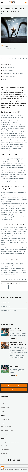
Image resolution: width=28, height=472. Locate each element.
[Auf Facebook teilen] (4, 58)
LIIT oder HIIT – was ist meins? (10, 76)
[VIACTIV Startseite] (12, 2)
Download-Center (5, 419)
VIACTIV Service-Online (6, 426)
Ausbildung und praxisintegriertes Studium (10, 442)
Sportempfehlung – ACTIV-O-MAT (9, 310)
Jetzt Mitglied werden (14, 386)
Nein (12, 287)
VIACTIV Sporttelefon (6, 302)
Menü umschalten (2, 2)
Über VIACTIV (4, 411)
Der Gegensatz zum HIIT (9, 67)
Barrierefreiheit (10, 469)
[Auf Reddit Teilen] (15, 58)
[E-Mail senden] (1, 58)
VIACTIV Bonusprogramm (7, 430)
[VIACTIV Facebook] (9, 460)
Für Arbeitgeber (4, 445)
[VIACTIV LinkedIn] (18, 460)
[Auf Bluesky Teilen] (12, 58)
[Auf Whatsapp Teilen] (20, 58)
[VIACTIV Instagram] (14, 460)
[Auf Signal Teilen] (23, 58)
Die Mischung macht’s (8, 79)
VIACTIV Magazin (5, 434)
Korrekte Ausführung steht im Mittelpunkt (13, 73)
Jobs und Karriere (5, 449)
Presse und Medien (5, 407)
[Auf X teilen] (6, 58)
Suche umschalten (22, 2)
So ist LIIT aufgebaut (8, 70)
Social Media (24, 469)
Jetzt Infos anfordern (14, 390)
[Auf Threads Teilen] (18, 58)
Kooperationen (4, 400)
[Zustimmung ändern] (2, 467)
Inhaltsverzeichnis (6, 64)
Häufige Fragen (4, 423)
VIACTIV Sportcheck (5, 306)
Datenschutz (17, 469)
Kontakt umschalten (25, 2)
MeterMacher (4, 453)
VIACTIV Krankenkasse (10, 48)
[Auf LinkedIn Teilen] (9, 58)
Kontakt (2, 403)
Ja (3, 287)
